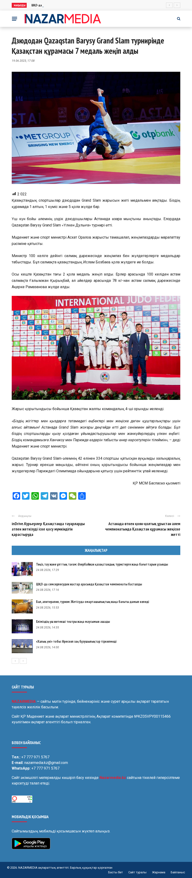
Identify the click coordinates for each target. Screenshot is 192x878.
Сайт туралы (137, 872)
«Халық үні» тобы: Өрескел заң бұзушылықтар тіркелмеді (76, 641)
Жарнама (158, 872)
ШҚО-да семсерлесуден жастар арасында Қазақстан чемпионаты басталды (89, 584)
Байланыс (178, 872)
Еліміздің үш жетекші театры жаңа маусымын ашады (73, 621)
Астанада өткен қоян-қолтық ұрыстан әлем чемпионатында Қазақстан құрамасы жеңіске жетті (142, 529)
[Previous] (15, 661)
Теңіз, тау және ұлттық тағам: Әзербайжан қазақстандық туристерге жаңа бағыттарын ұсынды (102, 564)
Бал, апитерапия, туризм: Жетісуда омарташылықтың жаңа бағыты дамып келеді (92, 601)
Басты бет (115, 872)
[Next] (23, 661)
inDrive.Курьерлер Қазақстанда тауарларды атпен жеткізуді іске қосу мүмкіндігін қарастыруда (48, 529)
